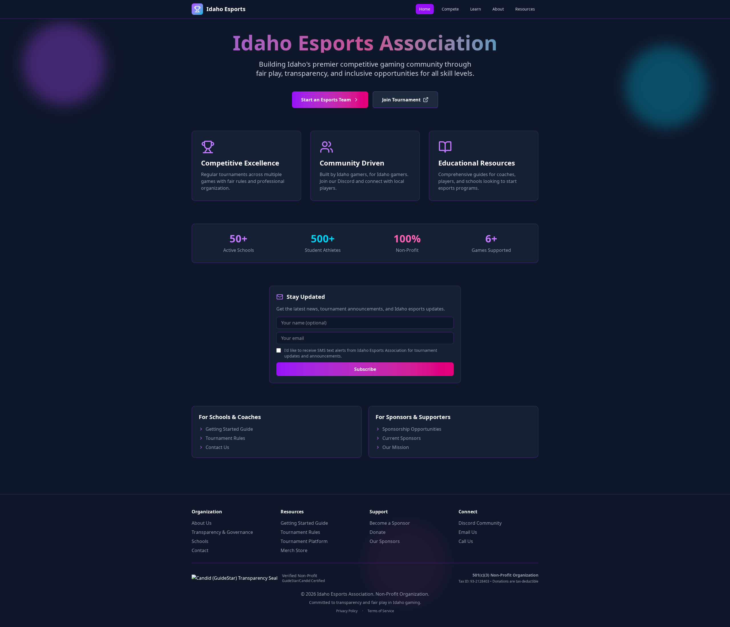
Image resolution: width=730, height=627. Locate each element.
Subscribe (365, 369)
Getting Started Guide (229, 429)
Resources (525, 9)
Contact (200, 550)
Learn (475, 9)
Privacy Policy (347, 611)
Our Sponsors (385, 541)
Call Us (466, 541)
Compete (450, 9)
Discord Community (480, 523)
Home (424, 9)
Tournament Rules (225, 438)
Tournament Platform (304, 541)
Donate (378, 532)
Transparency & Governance (222, 532)
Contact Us (217, 447)
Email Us (468, 532)
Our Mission (395, 447)
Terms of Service (381, 611)
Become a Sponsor (390, 523)
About (498, 9)
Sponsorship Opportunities (411, 429)
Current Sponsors (401, 438)
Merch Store (294, 550)
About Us (202, 523)
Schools (200, 541)
